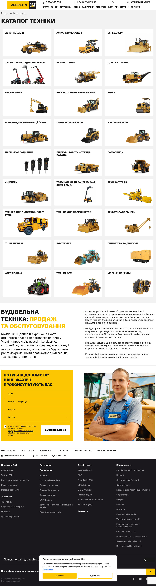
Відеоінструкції (85, 505)
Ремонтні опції (85, 471)
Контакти (135, 7)
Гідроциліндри (85, 495)
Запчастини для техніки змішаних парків (56, 506)
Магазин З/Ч (66, 7)
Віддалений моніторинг (12, 507)
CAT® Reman (46, 500)
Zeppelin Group (8, 450)
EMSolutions (84, 485)
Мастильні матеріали (50, 481)
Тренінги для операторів (128, 519)
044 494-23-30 (60, 456)
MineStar (5, 512)
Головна (4, 13)
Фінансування (123, 485)
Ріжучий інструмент (49, 490)
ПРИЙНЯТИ (59, 576)
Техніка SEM (45, 450)
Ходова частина (47, 495)
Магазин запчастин (107, 450)
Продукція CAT (9, 465)
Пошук (113, 2)
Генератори (63, 450)
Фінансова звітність (126, 532)
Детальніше (48, 570)
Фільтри (43, 476)
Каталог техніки (50, 7)
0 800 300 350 (53, 2)
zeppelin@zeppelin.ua (14, 456)
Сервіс (77, 7)
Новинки (120, 510)
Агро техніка (28, 450)
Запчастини (88, 7)
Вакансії (120, 505)
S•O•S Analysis (84, 490)
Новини (120, 475)
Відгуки (120, 500)
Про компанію (122, 7)
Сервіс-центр (85, 465)
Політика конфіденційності (129, 546)
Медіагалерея (123, 495)
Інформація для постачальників (131, 537)
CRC (80, 475)
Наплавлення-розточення (90, 500)
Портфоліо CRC (85, 480)
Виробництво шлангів (50, 512)
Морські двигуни (83, 450)
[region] (78, 568)
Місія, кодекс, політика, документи (133, 490)
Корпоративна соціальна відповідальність (128, 525)
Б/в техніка (46, 465)
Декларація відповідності (128, 542)
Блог (110, 7)
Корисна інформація (126, 514)
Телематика (6, 502)
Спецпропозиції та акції (127, 480)
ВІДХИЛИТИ (95, 576)
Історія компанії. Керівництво (130, 471)
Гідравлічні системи (49, 485)
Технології (101, 7)
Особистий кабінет (140, 2)
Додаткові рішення (10, 517)
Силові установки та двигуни (15, 480)
